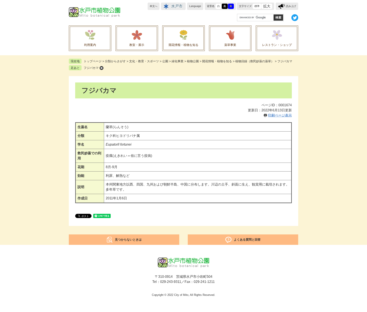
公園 (165, 61)
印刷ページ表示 (280, 115)
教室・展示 (136, 45)
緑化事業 (178, 61)
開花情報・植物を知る (183, 45)
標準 (257, 6)
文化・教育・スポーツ (144, 61)
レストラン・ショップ (277, 45)
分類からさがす (115, 61)
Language (195, 6)
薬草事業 (230, 45)
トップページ (93, 61)
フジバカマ (91, 67)
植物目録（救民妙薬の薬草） (254, 61)
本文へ (153, 6)
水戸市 (177, 6)
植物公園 (193, 61)
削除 (101, 68)
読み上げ (291, 6)
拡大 (266, 6)
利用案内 (90, 45)
